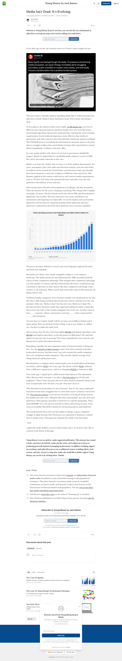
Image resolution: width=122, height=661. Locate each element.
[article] (61, 581)
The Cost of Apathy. (35, 578)
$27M (81, 366)
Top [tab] (28, 572)
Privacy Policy (75, 642)
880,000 (29, 335)
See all (30, 619)
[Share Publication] (98, 3)
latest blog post (47, 494)
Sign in (116, 3)
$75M (45, 366)
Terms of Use (70, 640)
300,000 (68, 332)
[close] (79, 606)
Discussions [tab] (41, 572)
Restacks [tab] (39, 548)
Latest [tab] (33, 572)
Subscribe (106, 3)
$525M (74, 369)
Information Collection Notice (60, 642)
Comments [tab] (30, 548)
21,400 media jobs (74, 126)
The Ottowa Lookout (39, 394)
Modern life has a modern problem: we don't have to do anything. (48, 580)
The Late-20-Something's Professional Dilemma (48, 591)
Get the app (70, 652)
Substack (51, 657)
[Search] (94, 3)
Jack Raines (34, 19)
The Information (68, 377)
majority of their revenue (48, 349)
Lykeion (69, 475)
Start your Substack (56, 652)
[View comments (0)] (35, 25)
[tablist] (34, 548)
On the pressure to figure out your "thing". (40, 593)
